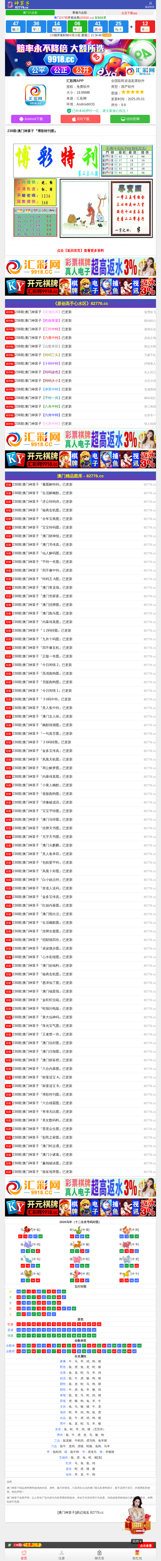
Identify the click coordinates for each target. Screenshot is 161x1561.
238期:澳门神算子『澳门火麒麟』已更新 (39, 845)
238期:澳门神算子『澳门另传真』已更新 (39, 544)
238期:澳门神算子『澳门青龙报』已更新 (39, 587)
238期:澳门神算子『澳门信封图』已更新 (39, 1043)
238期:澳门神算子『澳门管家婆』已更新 (39, 596)
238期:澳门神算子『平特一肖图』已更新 (39, 562)
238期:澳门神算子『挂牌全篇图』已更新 (39, 931)
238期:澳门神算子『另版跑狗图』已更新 (39, 682)
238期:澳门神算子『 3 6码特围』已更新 (38, 742)
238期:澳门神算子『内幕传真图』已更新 (39, 622)
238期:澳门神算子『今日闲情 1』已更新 (39, 690)
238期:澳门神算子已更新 (39, 312)
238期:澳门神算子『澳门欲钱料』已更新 (39, 965)
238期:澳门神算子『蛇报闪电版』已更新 (39, 1008)
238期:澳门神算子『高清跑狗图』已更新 (39, 673)
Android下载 (34, 119)
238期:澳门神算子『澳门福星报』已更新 (39, 991)
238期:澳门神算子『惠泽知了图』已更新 (39, 983)
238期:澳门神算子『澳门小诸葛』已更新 (39, 1154)
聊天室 (99, 1558)
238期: (18, 1545)
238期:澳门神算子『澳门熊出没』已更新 (39, 914)
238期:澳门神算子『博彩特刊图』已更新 (39, 1094)
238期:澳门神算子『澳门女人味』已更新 (39, 716)
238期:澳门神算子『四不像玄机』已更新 (39, 647)
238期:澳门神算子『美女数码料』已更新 (39, 1120)
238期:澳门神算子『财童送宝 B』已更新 (39, 1086)
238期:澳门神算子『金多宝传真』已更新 (39, 751)
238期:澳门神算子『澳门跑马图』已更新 (39, 613)
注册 (61, 1558)
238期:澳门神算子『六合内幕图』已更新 (39, 1068)
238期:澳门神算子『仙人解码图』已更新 (39, 553)
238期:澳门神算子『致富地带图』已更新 (39, 1172)
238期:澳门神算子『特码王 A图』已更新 (39, 579)
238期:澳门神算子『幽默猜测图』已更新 (39, 725)
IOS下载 (83, 119)
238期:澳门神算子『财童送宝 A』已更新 (39, 1077)
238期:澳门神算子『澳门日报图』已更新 (39, 1051)
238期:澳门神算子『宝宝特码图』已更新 (39, 527)
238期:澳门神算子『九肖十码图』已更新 (39, 639)
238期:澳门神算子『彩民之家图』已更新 (39, 1137)
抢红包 (137, 1558)
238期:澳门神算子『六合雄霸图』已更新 (39, 1103)
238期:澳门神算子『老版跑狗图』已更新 (39, 793)
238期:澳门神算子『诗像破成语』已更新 (39, 802)
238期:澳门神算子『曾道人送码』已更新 (39, 888)
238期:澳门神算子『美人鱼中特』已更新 (39, 708)
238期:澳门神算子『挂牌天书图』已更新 (39, 828)
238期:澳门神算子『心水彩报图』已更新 (39, 957)
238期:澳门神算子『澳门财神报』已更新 (39, 536)
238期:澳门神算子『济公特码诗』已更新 (39, 501)
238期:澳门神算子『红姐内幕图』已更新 (39, 905)
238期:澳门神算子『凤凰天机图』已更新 (39, 759)
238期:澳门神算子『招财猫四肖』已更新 (39, 940)
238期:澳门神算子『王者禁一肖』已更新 (39, 1034)
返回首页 (149, 7)
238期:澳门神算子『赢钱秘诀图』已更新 (39, 1163)
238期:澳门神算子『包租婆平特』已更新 (39, 862)
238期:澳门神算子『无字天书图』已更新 (39, 836)
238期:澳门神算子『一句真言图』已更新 (39, 733)
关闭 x (137, 1541)
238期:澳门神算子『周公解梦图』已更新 (39, 768)
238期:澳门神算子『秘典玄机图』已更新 (39, 510)
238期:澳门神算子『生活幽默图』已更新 (39, 922)
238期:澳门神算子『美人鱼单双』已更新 (39, 854)
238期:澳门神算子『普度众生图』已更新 (39, 1129)
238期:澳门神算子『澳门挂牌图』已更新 (39, 604)
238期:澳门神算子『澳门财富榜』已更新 (39, 1060)
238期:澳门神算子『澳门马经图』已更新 (39, 819)
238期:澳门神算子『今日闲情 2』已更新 (39, 665)
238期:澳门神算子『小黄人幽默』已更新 (39, 785)
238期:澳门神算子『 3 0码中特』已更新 (38, 699)
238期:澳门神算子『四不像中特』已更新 (39, 570)
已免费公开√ (32, 1545)
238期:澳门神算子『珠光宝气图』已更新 (39, 1025)
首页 (24, 1558)
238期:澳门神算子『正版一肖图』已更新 (39, 656)
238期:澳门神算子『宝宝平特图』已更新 (39, 811)
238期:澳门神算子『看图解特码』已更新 (39, 484)
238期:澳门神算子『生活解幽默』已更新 (39, 493)
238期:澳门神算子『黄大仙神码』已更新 (39, 1017)
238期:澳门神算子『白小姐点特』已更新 (39, 879)
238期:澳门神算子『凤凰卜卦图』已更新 (39, 871)
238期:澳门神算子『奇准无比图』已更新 (39, 1111)
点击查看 (146, 1545)
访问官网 (133, 119)
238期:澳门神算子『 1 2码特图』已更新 (38, 630)
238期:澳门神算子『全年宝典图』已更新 (39, 519)
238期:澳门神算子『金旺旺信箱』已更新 (39, 1000)
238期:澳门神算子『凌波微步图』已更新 (39, 948)
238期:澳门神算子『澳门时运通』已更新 (39, 1146)
